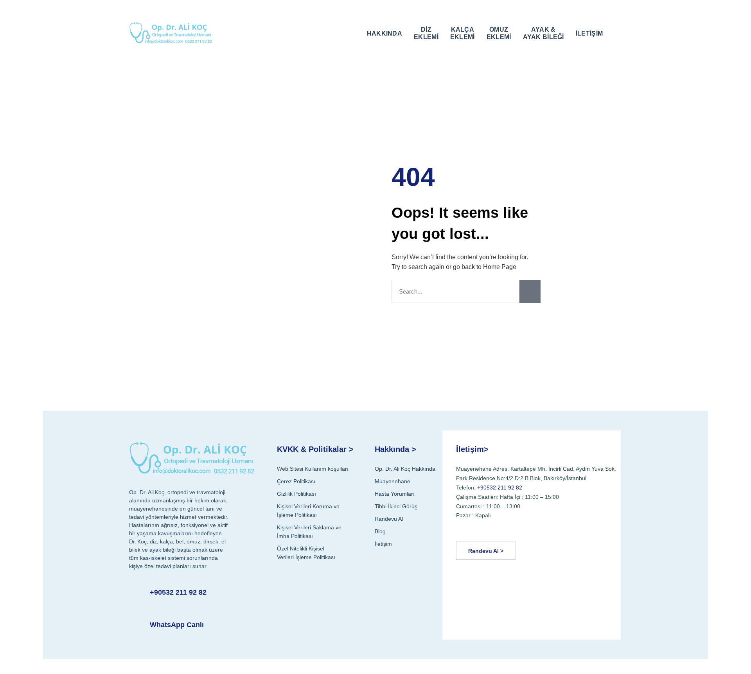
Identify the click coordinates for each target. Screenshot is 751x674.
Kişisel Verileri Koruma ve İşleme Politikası (308, 510)
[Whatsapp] (539, 528)
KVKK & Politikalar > (315, 449)
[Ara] (530, 291)
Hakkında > (395, 449)
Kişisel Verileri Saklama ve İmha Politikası (309, 531)
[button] (616, 32)
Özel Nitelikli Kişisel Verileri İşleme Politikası (306, 552)
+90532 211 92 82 (178, 592)
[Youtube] (483, 528)
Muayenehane (392, 481)
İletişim (383, 544)
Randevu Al (389, 519)
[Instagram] (502, 528)
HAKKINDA (384, 33)
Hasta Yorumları (395, 494)
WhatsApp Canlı (177, 625)
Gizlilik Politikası (296, 494)
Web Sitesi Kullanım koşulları (313, 469)
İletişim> (472, 449)
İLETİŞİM (589, 33)
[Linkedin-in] (520, 528)
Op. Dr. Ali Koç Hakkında (405, 469)
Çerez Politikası (296, 481)
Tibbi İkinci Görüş (396, 506)
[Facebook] (464, 528)
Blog (380, 531)
